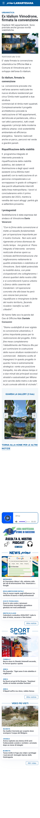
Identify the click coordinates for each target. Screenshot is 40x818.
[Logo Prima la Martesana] (20, 3)
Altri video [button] (32, 763)
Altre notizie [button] (31, 623)
